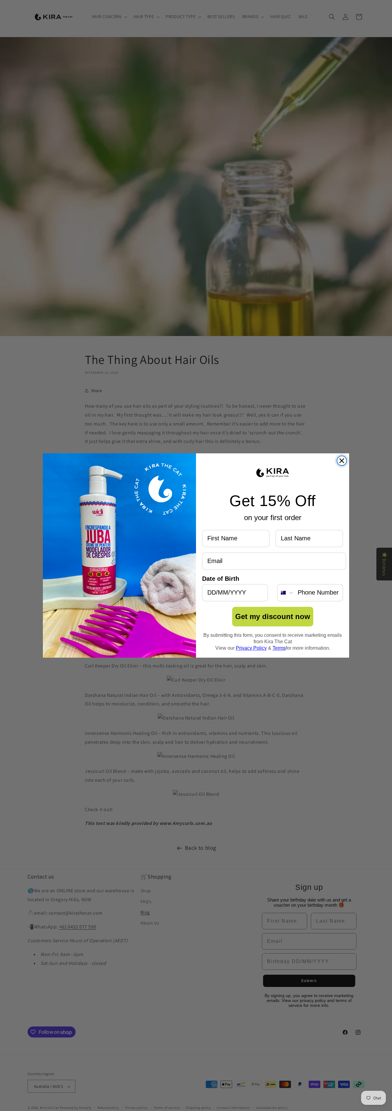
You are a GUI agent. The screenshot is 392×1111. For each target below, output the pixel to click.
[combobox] (286, 592)
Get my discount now (272, 616)
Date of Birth (220, 578)
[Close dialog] (342, 461)
